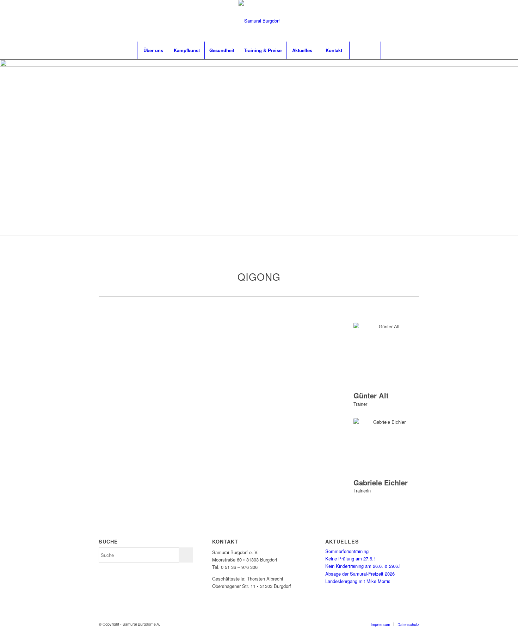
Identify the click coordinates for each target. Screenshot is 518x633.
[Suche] (365, 50)
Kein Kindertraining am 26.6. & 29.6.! (363, 566)
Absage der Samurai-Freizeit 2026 (360, 573)
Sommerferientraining (347, 551)
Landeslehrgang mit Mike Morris (357, 581)
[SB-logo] (259, 21)
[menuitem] (153, 50)
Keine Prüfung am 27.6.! (350, 558)
